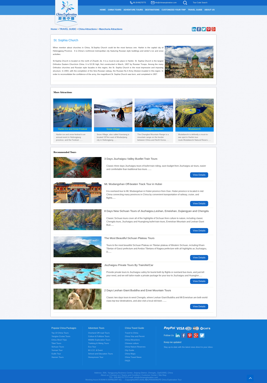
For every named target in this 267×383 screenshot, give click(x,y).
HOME (103, 10)
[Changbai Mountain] (154, 113)
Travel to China (131, 333)
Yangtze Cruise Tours (60, 336)
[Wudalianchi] (194, 113)
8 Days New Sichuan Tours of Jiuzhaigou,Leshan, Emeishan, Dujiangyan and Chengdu (156, 211)
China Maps (130, 354)
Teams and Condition (130, 375)
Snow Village (113, 129)
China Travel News (133, 357)
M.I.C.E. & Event (95, 350)
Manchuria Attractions (110, 29)
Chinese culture (132, 343)
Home (54, 29)
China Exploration (66, 11)
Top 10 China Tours (60, 333)
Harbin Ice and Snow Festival (72, 129)
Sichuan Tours (57, 347)
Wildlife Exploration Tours (99, 340)
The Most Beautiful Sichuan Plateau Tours (129, 238)
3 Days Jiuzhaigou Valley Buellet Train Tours (130, 158)
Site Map (162, 375)
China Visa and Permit (134, 336)
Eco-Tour (92, 347)
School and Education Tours (100, 354)
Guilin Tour (56, 354)
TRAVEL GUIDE (195, 10)
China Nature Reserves (135, 347)
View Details (199, 175)
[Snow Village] (113, 113)
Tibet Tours (56, 343)
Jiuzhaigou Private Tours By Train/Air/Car (128, 265)
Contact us (115, 375)
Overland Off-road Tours (99, 333)
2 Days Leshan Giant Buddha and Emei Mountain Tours (137, 290)
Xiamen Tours (57, 357)
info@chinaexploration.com (166, 3)
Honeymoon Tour (95, 357)
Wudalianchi (194, 129)
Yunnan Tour (57, 350)
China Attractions (87, 29)
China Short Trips (59, 340)
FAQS (127, 361)
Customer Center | (150, 375)
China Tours (114, 10)
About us (105, 375)
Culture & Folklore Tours (98, 336)
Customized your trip (174, 10)
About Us (209, 10)
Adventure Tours (133, 10)
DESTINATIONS (152, 10)
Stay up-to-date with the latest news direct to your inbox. (188, 347)
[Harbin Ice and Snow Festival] (72, 113)
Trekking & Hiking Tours (98, 343)
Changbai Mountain (154, 129)
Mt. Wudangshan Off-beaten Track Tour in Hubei (133, 184)
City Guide (129, 350)
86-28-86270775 (139, 3)
